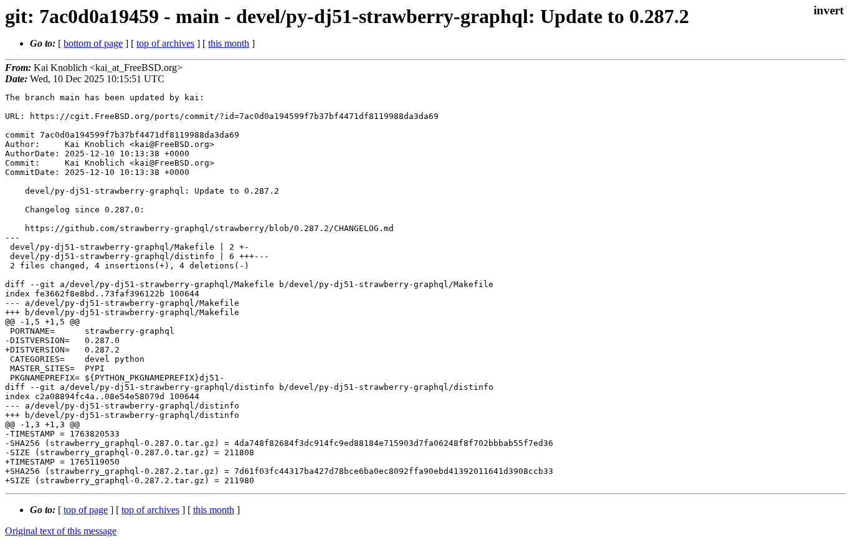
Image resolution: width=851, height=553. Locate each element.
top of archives (165, 43)
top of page (86, 509)
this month (228, 43)
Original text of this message (60, 531)
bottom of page (93, 43)
